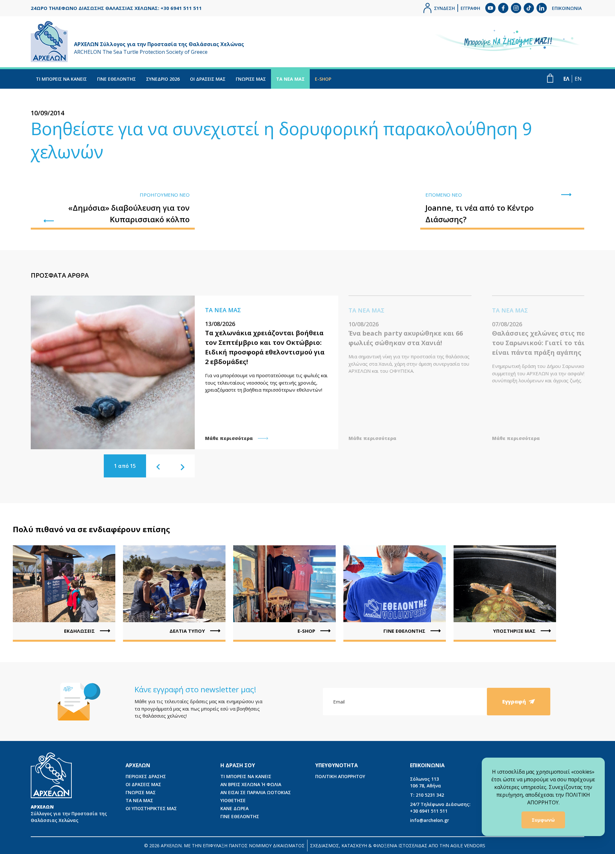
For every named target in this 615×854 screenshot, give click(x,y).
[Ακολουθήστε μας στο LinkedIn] (542, 8)
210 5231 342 (427, 795)
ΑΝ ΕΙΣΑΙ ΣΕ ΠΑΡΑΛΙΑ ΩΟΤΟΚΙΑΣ (255, 792)
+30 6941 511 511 (440, 807)
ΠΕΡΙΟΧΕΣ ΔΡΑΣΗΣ (146, 776)
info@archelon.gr (429, 820)
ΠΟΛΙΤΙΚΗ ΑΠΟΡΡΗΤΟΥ (340, 776)
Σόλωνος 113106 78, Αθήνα (425, 782)
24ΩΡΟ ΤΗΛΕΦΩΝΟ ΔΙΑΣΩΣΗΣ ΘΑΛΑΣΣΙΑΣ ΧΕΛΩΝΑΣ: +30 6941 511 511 (116, 8)
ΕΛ (566, 78)
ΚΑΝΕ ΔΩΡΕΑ (234, 808)
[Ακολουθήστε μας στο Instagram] (516, 8)
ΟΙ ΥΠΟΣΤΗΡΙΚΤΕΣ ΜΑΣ (151, 808)
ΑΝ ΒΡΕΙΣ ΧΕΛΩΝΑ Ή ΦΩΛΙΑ (250, 784)
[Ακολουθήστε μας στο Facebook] (503, 8)
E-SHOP (323, 79)
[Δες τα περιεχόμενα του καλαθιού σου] (550, 78)
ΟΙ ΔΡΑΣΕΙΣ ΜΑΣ (208, 79)
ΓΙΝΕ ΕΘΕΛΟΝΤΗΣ (116, 79)
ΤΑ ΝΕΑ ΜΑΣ (290, 79)
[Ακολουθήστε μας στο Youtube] (490, 8)
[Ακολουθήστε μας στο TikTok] (529, 8)
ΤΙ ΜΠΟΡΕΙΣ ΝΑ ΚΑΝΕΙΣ (61, 79)
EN (578, 78)
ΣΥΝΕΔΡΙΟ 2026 (163, 79)
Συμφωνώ (543, 820)
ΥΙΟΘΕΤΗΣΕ (233, 800)
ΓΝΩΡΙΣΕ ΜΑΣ (251, 79)
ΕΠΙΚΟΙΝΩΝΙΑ (567, 8)
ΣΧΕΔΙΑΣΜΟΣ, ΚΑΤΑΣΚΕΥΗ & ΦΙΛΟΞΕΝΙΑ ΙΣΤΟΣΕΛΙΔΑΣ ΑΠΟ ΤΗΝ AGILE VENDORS (397, 845)
